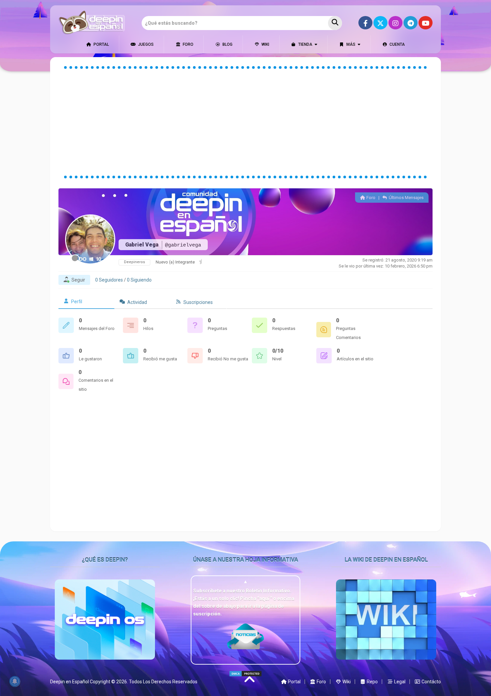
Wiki (265, 44)
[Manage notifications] (14, 681)
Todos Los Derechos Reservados (163, 681)
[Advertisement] (245, 122)
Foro (187, 44)
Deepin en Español (69, 681)
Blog (226, 44)
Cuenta (396, 44)
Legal (399, 681)
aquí (264, 598)
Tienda (304, 44)
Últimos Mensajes (406, 197)
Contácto (431, 681)
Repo (372, 681)
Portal (101, 44)
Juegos (145, 44)
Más (350, 44)
